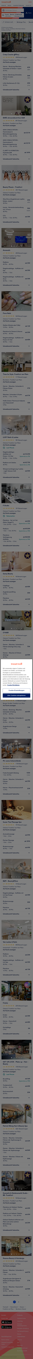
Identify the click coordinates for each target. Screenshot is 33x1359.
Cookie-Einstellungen (16, 690)
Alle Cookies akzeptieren (16, 695)
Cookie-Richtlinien (13, 685)
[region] (16, 679)
